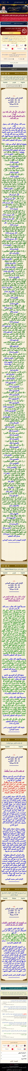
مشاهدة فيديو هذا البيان (13, 86)
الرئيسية (16, 1061)
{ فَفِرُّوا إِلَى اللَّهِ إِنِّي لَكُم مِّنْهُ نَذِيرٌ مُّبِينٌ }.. (18, 1000)
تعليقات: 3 (20, 58)
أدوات (3, 73)
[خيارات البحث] (8, 2)
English (23, 82)
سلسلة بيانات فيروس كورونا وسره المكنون (13, 29)
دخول (3, 2)
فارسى (14, 82)
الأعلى (3, 988)
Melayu (14, 898)
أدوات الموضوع (14, 69)
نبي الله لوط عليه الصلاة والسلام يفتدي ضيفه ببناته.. (12, 994)
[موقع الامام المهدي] (19, 2)
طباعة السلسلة (5, 65)
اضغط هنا (11, 32)
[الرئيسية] (25, 2)
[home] (26, 24)
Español (5, 82)
